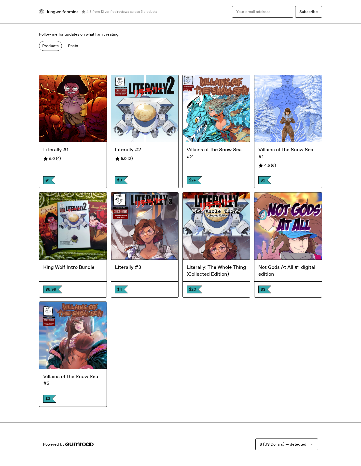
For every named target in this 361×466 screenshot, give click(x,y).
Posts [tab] (73, 45)
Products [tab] (50, 45)
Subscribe (308, 11)
